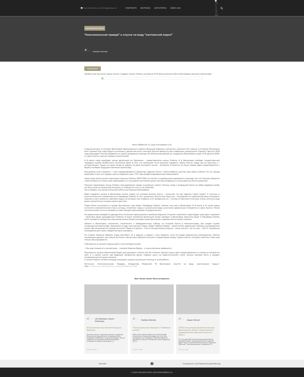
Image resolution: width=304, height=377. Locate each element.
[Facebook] (152, 363)
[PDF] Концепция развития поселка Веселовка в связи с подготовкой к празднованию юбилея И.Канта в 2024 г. (196, 331)
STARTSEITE (131, 8)
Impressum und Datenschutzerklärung (201, 364)
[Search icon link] (221, 8)
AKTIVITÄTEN (160, 8)
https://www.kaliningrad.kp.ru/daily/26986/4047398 (113, 266)
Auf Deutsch (92, 69)
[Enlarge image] (199, 80)
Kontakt (102, 364)
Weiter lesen (92, 349)
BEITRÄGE (145, 8)
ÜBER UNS (175, 8)
